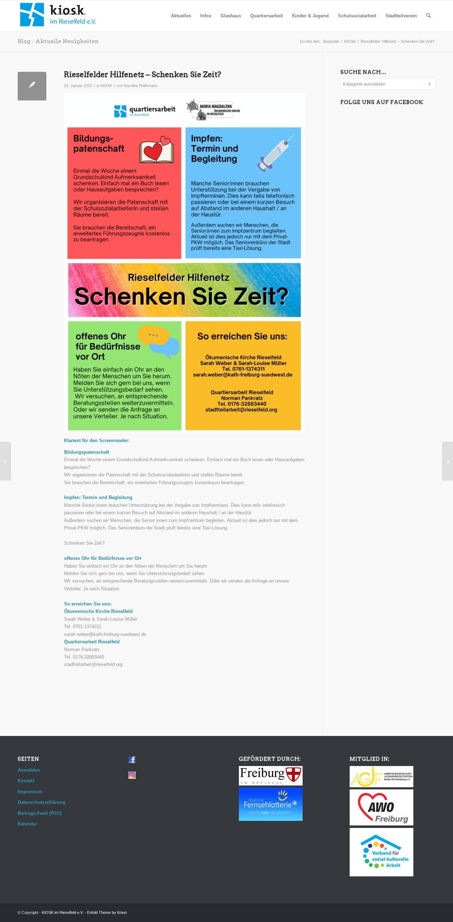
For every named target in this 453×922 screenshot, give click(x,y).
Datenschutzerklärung (41, 802)
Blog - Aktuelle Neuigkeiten (58, 41)
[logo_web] (58, 15)
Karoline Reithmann (140, 85)
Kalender (27, 824)
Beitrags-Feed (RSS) (40, 813)
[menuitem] (181, 15)
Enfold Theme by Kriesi (107, 912)
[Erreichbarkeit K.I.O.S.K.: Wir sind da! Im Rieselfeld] (5, 461)
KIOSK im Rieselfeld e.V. (63, 912)
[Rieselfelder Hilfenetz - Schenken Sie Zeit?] (32, 86)
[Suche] (428, 15)
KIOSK (106, 85)
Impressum (30, 791)
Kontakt (26, 780)
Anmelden (29, 770)
